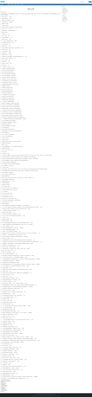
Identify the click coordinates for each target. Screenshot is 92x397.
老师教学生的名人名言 (65, 9)
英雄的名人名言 (3, 382)
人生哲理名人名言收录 (4, 390)
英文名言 (22, 4)
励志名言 (12, 4)
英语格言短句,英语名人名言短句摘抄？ (6, 381)
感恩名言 (19, 4)
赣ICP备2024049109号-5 (52, 394)
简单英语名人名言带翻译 (4, 385)
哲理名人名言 (2, 391)
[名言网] (2, 2)
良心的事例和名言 (3, 384)
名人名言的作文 (64, 8)
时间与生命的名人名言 (65, 11)
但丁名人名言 (64, 14)
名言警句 (8, 4)
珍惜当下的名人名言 (3, 383)
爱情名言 (15, 4)
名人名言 (5, 4)
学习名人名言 (64, 21)
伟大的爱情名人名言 (3, 389)
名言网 (2, 4)
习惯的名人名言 (64, 12)
